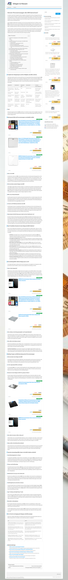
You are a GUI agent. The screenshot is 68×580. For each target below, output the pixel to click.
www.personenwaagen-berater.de (51, 128)
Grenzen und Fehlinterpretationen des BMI (17, 45)
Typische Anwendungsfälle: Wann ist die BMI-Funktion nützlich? (17, 61)
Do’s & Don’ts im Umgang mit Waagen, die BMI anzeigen (18, 68)
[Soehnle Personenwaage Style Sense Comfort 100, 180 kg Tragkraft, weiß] (52, 50)
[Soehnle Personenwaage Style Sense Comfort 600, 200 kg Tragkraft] (52, 108)
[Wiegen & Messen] (9, 5)
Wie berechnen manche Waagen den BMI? (17, 43)
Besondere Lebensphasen (14, 67)
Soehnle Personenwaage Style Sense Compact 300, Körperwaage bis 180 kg (52, 38)
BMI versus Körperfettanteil (15, 44)
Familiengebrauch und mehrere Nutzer (16, 65)
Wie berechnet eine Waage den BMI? (16, 54)
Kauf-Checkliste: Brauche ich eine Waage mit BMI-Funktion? (18, 48)
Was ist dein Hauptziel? (14, 50)
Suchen (58, 13)
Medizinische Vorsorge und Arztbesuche (17, 64)
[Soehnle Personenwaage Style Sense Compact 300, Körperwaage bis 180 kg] (52, 35)
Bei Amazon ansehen (36, 132)
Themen (14, 7)
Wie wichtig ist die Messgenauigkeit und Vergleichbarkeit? (19, 51)
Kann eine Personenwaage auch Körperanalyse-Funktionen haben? (21, 551)
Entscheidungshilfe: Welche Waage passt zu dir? (16, 49)
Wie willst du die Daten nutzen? (15, 52)
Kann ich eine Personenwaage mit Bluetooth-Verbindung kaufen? (21, 549)
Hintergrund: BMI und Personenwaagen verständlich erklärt (18, 41)
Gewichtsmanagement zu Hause (15, 62)
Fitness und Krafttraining (14, 63)
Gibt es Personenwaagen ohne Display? (16, 554)
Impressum (59, 574)
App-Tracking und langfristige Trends (16, 66)
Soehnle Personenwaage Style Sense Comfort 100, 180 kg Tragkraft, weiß (52, 53)
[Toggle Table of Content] (28, 36)
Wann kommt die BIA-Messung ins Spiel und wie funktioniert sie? (20, 47)
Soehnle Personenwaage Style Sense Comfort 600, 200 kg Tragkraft (52, 112)
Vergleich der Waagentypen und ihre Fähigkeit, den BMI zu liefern (18, 38)
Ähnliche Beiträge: (13, 69)
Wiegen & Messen (20, 4)
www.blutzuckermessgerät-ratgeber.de (52, 126)
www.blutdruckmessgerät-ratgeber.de (52, 125)
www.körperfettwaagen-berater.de (51, 127)
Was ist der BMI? (13, 42)
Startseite (9, 7)
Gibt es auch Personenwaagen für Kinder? (16, 546)
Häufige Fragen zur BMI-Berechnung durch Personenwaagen (18, 53)
